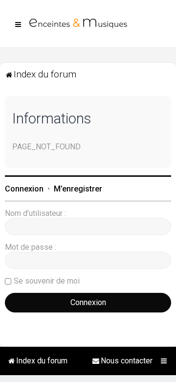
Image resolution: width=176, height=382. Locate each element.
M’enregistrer (78, 188)
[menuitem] (122, 361)
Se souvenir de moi (47, 281)
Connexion (24, 188)
